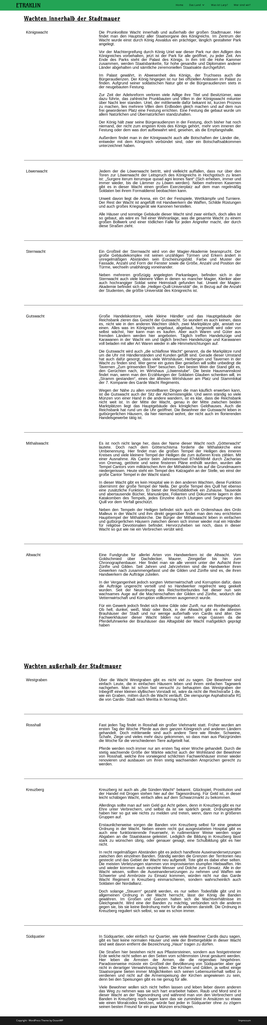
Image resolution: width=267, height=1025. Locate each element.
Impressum (244, 1020)
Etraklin (28, 5)
